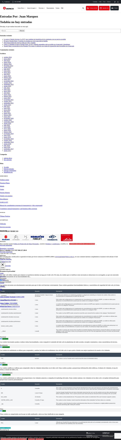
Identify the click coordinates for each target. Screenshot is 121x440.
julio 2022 (7, 88)
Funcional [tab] (3, 337)
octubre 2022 (8, 83)
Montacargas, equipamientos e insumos (92, 436)
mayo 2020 (7, 128)
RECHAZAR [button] (39, 439)
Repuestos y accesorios (7, 248)
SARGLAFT (4, 202)
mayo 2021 (7, 110)
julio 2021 (7, 106)
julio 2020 (7, 125)
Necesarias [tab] (3, 278)
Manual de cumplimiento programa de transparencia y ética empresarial (21, 205)
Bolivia (109, 1)
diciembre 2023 (8, 66)
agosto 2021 (7, 105)
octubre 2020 (8, 120)
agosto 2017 (7, 150)
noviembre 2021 (9, 99)
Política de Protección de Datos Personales (26, 244)
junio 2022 (7, 89)
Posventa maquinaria (6, 252)
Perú (104, 1)
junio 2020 (7, 127)
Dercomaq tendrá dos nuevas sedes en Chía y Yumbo (19, 42)
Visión (2, 189)
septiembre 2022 (9, 84)
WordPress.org (8, 172)
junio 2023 (7, 71)
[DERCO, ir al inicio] (9, 8)
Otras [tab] (1, 409)
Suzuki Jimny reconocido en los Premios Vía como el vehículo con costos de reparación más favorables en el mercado (39, 46)
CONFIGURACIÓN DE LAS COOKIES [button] (82, 244)
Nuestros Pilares (5, 183)
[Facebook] (115, 2)
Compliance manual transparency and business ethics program (18, 208)
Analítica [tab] (2, 363)
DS (1, 289)
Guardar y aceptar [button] (5, 428)
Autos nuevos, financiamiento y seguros (107, 436)
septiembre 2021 (9, 103)
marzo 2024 (7, 62)
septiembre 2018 (9, 142)
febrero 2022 (7, 96)
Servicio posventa (5, 227)
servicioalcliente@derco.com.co (64, 257)
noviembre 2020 (9, 118)
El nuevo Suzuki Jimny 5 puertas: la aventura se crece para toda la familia (26, 41)
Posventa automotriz (6, 245)
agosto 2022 (7, 86)
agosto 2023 (7, 67)
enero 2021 (7, 116)
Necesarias (5, 280)
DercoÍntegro (4, 199)
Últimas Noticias (5, 216)
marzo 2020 (7, 130)
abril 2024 (7, 60)
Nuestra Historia (5, 192)
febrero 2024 (7, 64)
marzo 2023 (7, 76)
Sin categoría (8, 160)
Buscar (22, 30)
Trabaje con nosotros (6, 196)
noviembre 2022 (9, 81)
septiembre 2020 (9, 122)
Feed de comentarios (10, 170)
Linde (1, 273)
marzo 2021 (7, 113)
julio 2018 (7, 145)
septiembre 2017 (9, 149)
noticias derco (8, 158)
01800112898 (12, 297)
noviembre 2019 (9, 133)
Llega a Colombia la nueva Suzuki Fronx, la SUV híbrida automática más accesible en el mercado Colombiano (37, 44)
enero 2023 (7, 79)
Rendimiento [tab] (4, 345)
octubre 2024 (8, 57)
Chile (100, 1)
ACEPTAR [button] (31, 439)
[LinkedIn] (118, 2)
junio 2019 (7, 135)
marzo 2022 (7, 94)
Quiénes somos (4, 180)
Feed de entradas (9, 169)
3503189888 (8, 303)
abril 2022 (7, 93)
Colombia (95, 1)
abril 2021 (7, 111)
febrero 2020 (7, 132)
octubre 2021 (8, 101)
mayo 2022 (7, 91)
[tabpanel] (60, 309)
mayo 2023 (7, 72)
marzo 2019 (7, 137)
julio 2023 (7, 69)
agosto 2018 (7, 144)
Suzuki (2, 283)
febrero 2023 (7, 77)
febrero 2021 (7, 115)
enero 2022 (7, 98)
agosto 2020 (7, 123)
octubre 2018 (8, 140)
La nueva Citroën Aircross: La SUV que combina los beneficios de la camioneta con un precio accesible (35, 39)
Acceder (6, 167)
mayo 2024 (7, 59)
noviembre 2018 (9, 139)
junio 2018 (7, 147)
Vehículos (3, 224)
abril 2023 (7, 74)
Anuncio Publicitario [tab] (6, 373)
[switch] (1, 338)
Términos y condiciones (52, 244)
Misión (2, 186)
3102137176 (10, 306)
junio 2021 (7, 108)
